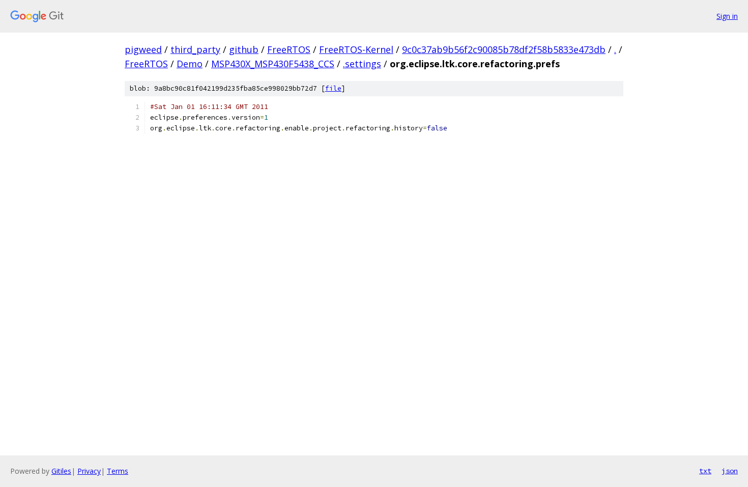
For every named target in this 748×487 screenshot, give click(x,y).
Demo (190, 64)
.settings (362, 64)
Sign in (727, 16)
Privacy (89, 471)
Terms (117, 471)
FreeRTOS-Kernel (356, 49)
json (730, 470)
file (333, 88)
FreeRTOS (288, 49)
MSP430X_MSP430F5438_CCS (272, 64)
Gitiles (61, 471)
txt (705, 470)
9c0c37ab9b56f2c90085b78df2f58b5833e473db (504, 49)
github (243, 49)
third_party (195, 49)
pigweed (143, 49)
